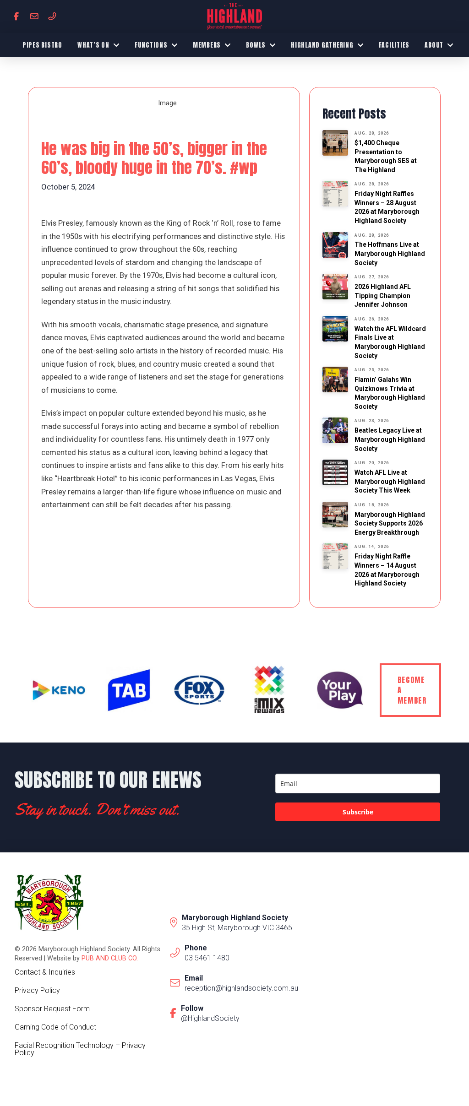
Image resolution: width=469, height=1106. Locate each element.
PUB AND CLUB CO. (110, 958)
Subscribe (358, 812)
